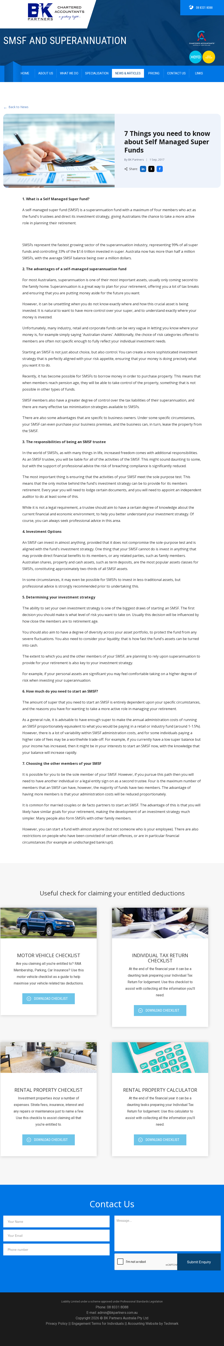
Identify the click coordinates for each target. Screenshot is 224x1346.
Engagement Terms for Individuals (98, 1323)
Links (199, 73)
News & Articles (128, 73)
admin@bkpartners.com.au (118, 1313)
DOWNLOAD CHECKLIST (51, 999)
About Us (45, 73)
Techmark (171, 1323)
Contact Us (176, 73)
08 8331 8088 (204, 7)
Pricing (153, 73)
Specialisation (96, 73)
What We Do (69, 73)
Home (25, 73)
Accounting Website (143, 1323)
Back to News (15, 107)
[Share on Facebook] (160, 169)
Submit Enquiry (199, 1261)
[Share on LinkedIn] (143, 169)
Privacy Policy (57, 1323)
